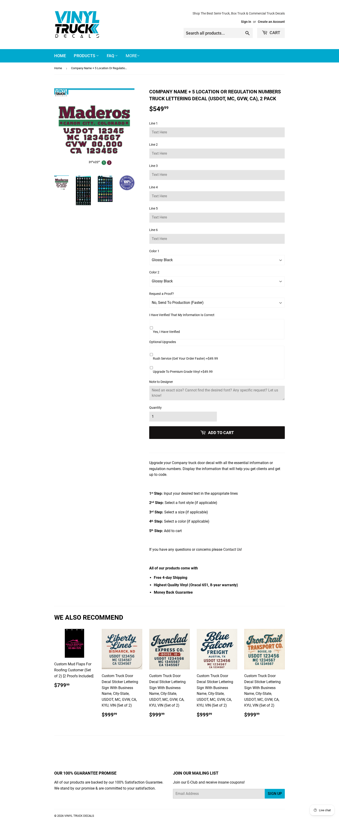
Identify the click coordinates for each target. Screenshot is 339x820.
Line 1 (153, 123)
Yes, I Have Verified (166, 332)
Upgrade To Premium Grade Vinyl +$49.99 (183, 371)
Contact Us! (232, 549)
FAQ (111, 55)
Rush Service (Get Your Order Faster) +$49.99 (185, 358)
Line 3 (153, 166)
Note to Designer (161, 382)
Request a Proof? (161, 294)
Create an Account (271, 22)
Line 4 (153, 187)
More (131, 55)
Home (60, 55)
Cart (274, 32)
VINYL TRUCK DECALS (79, 815)
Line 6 (153, 230)
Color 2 (154, 272)
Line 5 (153, 208)
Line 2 (153, 144)
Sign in (246, 22)
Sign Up (275, 793)
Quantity (155, 407)
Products (85, 55)
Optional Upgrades (162, 342)
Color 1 (154, 251)
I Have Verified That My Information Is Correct (181, 315)
